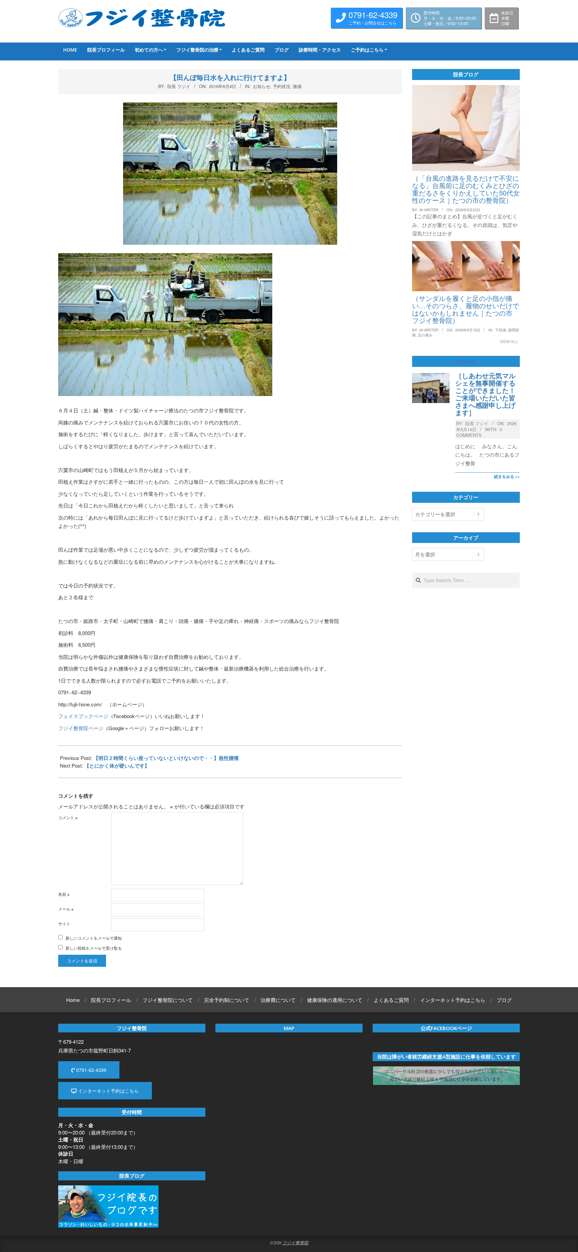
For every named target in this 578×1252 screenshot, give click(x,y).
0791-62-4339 (90, 1070)
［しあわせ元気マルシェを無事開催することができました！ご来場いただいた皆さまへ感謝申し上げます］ (485, 394)
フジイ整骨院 (295, 1242)
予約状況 (281, 86)
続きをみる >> (507, 476)
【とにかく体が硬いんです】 (117, 765)
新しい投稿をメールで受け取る (94, 948)
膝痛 (297, 86)
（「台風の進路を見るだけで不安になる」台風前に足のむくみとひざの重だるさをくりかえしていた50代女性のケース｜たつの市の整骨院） (466, 189)
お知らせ (261, 86)
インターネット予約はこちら (108, 1090)
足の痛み (425, 334)
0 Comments (479, 432)
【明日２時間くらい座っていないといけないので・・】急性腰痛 (166, 758)
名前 (64, 894)
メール (66, 909)
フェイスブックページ (83, 715)
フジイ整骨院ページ (80, 727)
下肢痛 (500, 329)
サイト (64, 923)
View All (509, 341)
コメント (68, 817)
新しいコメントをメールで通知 (94, 938)
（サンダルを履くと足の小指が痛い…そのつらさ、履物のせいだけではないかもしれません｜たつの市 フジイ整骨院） (465, 309)
